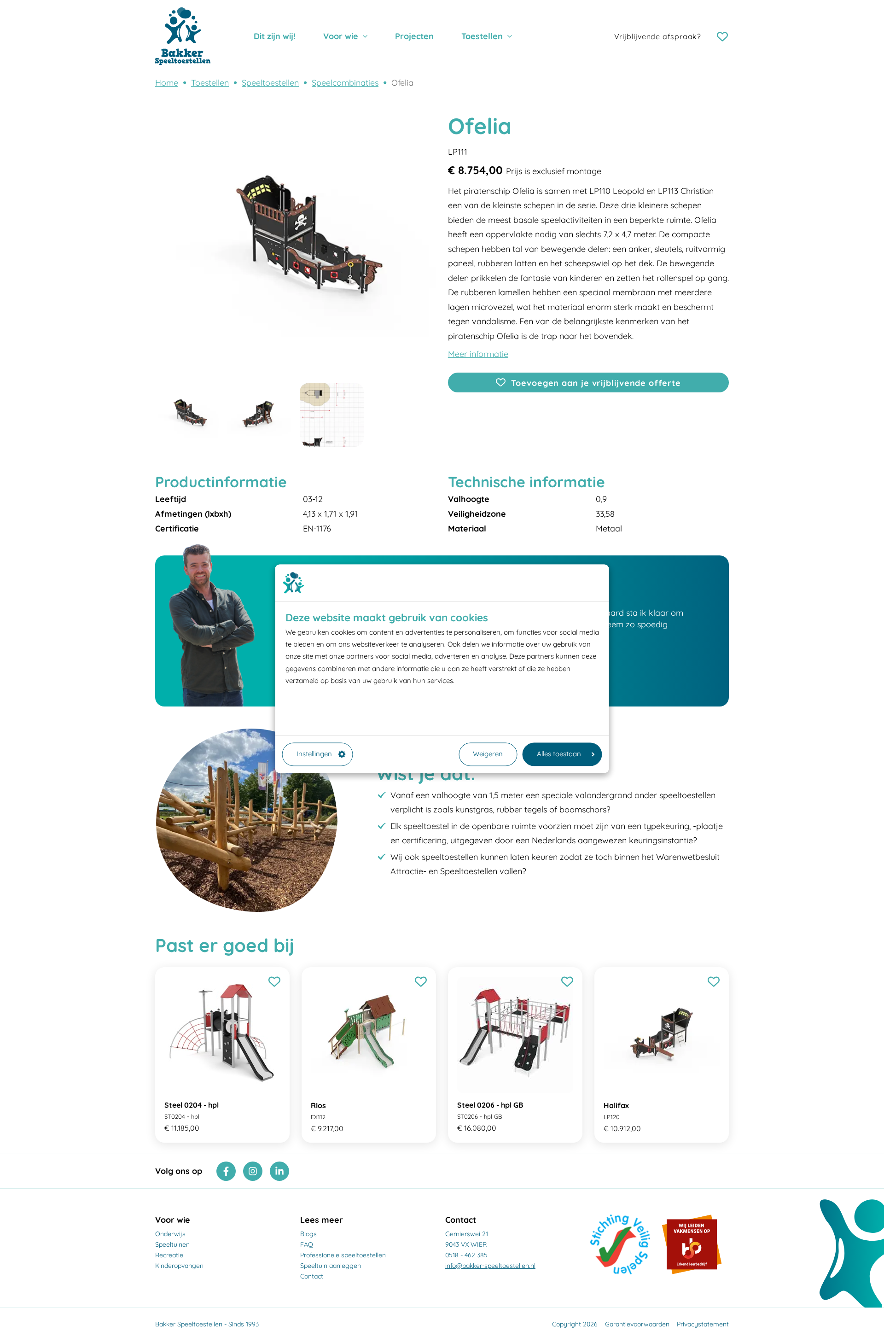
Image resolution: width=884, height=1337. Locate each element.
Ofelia (402, 82)
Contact (311, 1276)
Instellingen (314, 754)
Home (166, 82)
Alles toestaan (559, 754)
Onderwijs (170, 1234)
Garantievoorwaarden (637, 1324)
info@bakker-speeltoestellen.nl (490, 1265)
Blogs (308, 1234)
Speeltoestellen (270, 82)
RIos (318, 1105)
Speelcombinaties (345, 82)
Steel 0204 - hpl (191, 1104)
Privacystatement (703, 1324)
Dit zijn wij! (275, 36)
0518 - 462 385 (466, 1255)
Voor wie (340, 36)
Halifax (616, 1105)
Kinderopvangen (179, 1265)
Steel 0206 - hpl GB (490, 1104)
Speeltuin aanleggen (330, 1265)
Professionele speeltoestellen (343, 1255)
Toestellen (482, 36)
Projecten (414, 36)
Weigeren (488, 754)
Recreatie (169, 1255)
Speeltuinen (172, 1244)
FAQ (306, 1244)
